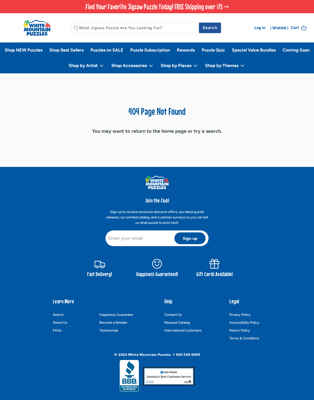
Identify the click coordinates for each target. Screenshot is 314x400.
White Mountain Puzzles (149, 354)
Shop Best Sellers (66, 50)
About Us (60, 322)
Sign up (190, 238)
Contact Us (173, 315)
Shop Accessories (129, 65)
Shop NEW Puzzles (23, 50)
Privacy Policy (240, 315)
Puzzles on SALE (107, 50)
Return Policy (239, 330)
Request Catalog (177, 322)
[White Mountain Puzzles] (37, 27)
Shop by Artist (84, 65)
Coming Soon (296, 50)
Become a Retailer (113, 322)
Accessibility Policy (244, 322)
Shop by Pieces (176, 65)
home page (173, 131)
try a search (207, 131)
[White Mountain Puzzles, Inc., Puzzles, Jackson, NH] (129, 377)
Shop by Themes (222, 65)
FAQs (57, 330)
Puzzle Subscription (150, 50)
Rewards (186, 50)
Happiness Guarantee (116, 315)
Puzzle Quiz (213, 50)
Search (58, 315)
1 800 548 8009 (186, 354)
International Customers (183, 330)
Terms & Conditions (244, 338)
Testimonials (108, 330)
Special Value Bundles (254, 50)
